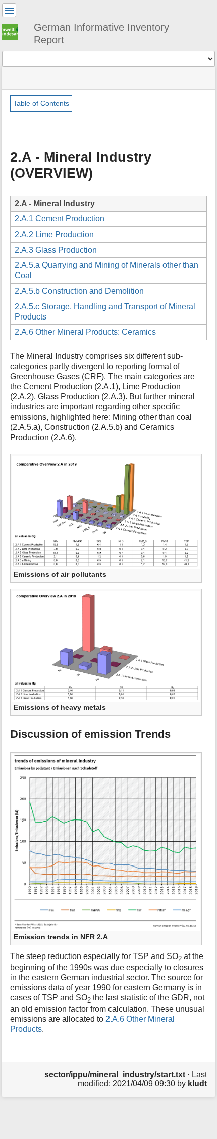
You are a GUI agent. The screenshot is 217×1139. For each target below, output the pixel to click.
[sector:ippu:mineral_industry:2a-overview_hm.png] (106, 645)
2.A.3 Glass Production (56, 250)
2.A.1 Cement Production (59, 218)
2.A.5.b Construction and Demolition (79, 291)
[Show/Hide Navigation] (9, 10)
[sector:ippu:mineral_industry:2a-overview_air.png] (106, 511)
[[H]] (14, 30)
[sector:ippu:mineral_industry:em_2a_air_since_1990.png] (106, 842)
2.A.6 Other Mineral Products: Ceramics (85, 332)
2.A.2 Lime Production (54, 234)
